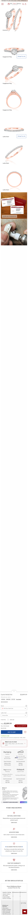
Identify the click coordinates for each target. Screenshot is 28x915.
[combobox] (14, 708)
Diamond (8, 699)
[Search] (23, 4)
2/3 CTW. (13, 699)
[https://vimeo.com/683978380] (14, 232)
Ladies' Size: (4, 712)
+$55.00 (12, 719)
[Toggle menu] (2, 4)
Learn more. (14, 822)
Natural (3, 699)
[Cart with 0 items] (26, 4)
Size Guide (26, 713)
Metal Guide (26, 706)
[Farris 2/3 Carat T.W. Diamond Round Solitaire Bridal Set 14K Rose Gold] (14, 205)
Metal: (2, 706)
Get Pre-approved (20, 761)
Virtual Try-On (21, 56)
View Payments (7, 761)
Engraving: (3, 719)
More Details (18, 699)
